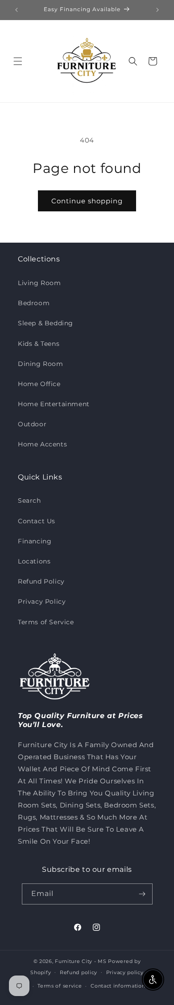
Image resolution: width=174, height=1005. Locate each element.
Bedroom (34, 303)
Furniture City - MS (80, 961)
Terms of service (59, 986)
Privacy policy (125, 972)
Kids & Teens (38, 344)
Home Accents (42, 444)
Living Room (39, 283)
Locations (34, 561)
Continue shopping (87, 201)
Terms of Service (46, 622)
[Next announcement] (157, 10)
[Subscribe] (142, 893)
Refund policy (78, 972)
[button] (18, 61)
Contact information (118, 986)
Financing (34, 541)
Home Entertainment (54, 404)
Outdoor (32, 424)
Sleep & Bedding (45, 323)
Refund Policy (41, 581)
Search (29, 500)
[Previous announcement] (16, 10)
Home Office (39, 384)
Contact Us (36, 521)
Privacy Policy (42, 601)
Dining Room (40, 364)
